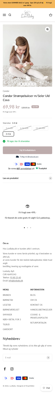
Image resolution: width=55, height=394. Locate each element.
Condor (6, 91)
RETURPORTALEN (38, 323)
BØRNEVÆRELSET (11, 309)
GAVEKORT (8, 329)
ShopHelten (30, 386)
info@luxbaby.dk (16, 280)
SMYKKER (7, 314)
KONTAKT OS (36, 305)
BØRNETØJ (8, 300)
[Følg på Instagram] (12, 369)
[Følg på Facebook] (5, 369)
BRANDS (7, 295)
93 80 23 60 (15, 277)
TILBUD (6, 324)
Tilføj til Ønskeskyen (29, 157)
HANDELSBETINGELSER (41, 309)
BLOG (33, 295)
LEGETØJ (7, 305)
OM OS (33, 300)
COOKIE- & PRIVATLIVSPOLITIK (39, 316)
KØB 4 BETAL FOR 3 (12, 319)
